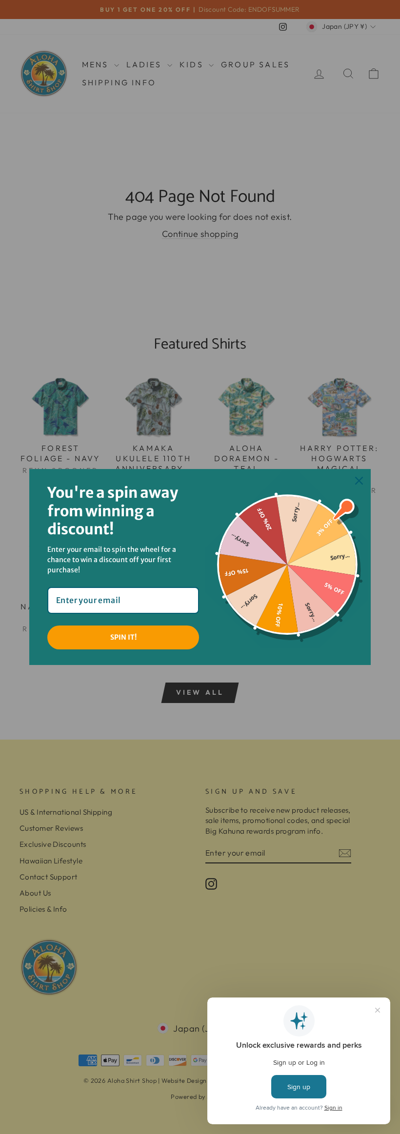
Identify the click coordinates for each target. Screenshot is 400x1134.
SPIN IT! (123, 637)
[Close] (359, 480)
